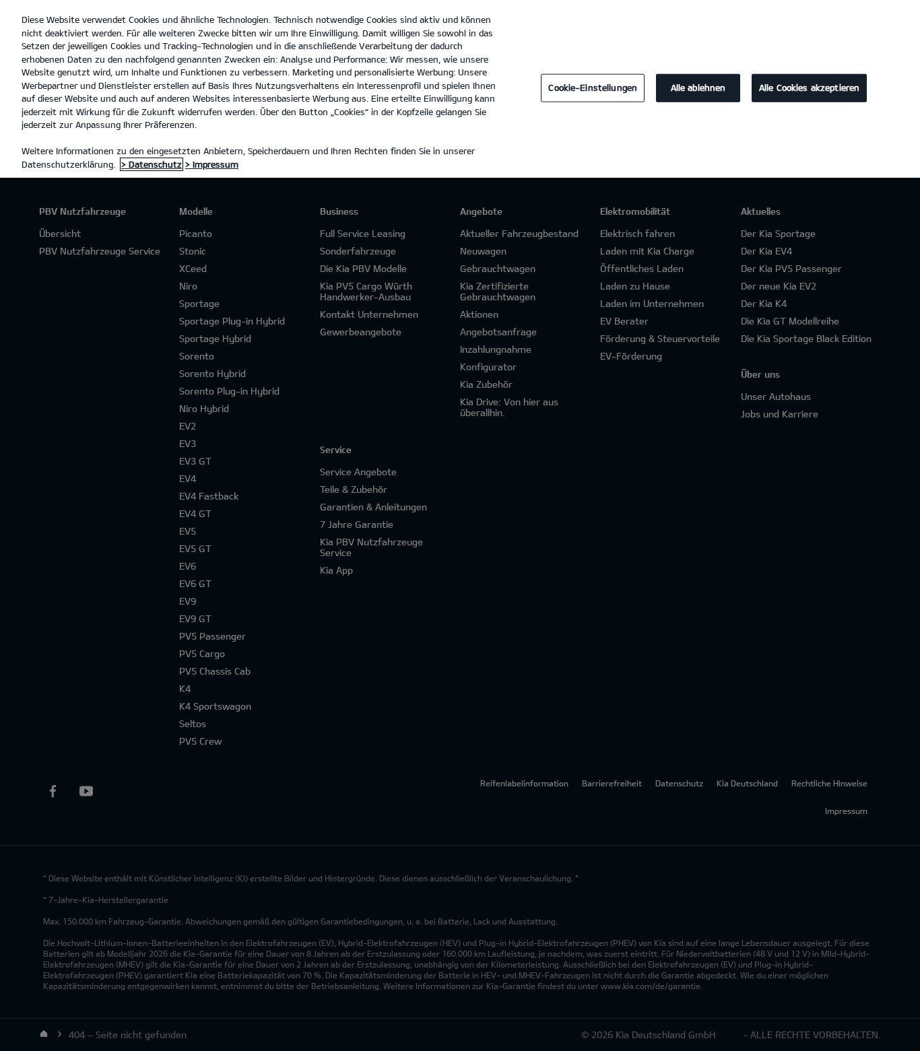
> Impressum (211, 164)
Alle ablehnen (698, 87)
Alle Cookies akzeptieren (809, 87)
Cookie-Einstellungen (592, 87)
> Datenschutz (151, 164)
